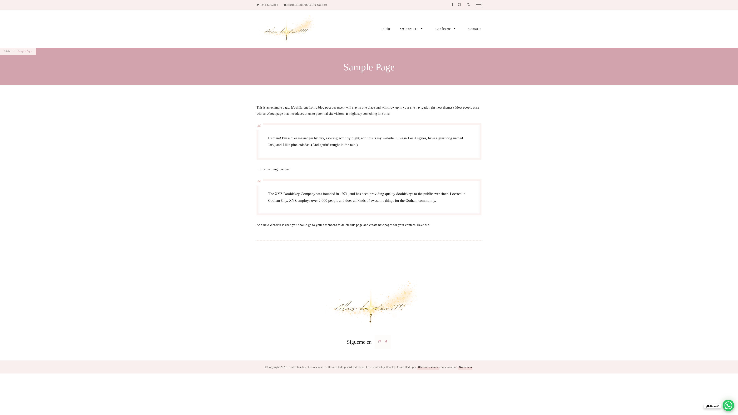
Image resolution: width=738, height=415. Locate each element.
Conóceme (443, 29)
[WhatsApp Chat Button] (728, 405)
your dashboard (326, 225)
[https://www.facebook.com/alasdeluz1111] (386, 341)
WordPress (465, 367)
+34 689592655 (269, 4)
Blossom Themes (428, 367)
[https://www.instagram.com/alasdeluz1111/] (379, 341)
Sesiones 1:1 (409, 29)
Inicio (385, 29)
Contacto (474, 29)
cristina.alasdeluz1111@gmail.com (307, 4)
